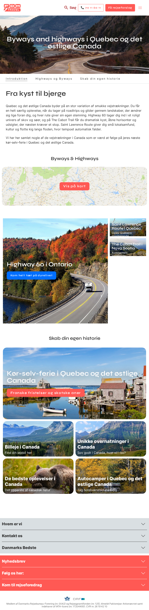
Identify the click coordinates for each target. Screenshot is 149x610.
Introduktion (17, 78)
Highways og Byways (54, 78)
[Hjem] (12, 7)
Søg (73, 7)
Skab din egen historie (100, 78)
